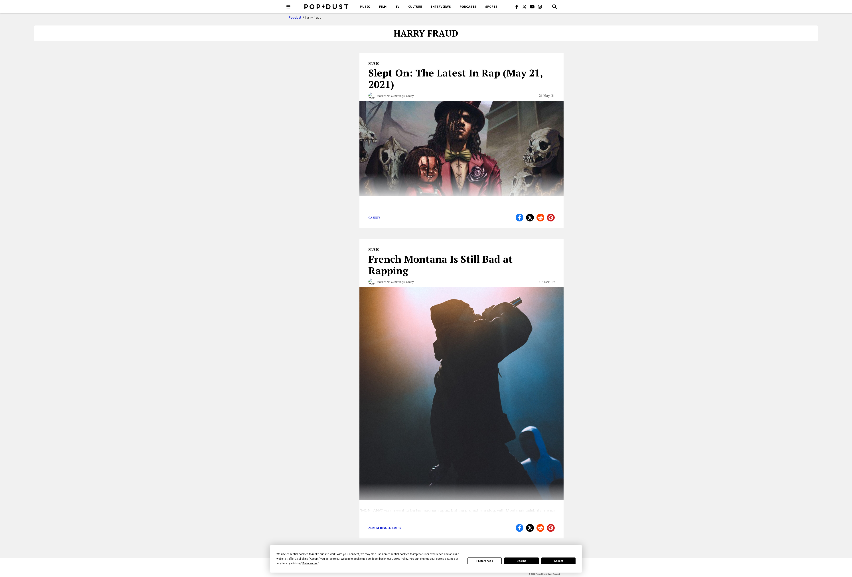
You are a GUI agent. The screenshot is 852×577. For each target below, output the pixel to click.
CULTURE (415, 7)
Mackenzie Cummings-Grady (395, 96)
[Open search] (554, 6)
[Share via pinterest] (551, 217)
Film (383, 7)
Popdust (295, 17)
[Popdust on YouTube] (532, 6)
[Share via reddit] (540, 217)
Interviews (441, 7)
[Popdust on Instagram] (540, 6)
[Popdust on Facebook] (516, 6)
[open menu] (288, 6)
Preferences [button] (310, 563)
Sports (491, 7)
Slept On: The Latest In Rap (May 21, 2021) (455, 78)
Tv (397, 7)
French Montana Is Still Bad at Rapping (440, 264)
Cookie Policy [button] (400, 558)
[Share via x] (530, 217)
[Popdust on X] (524, 6)
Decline (522, 561)
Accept (558, 561)
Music (365, 7)
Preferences (484, 561)
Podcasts (468, 7)
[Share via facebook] (519, 217)
